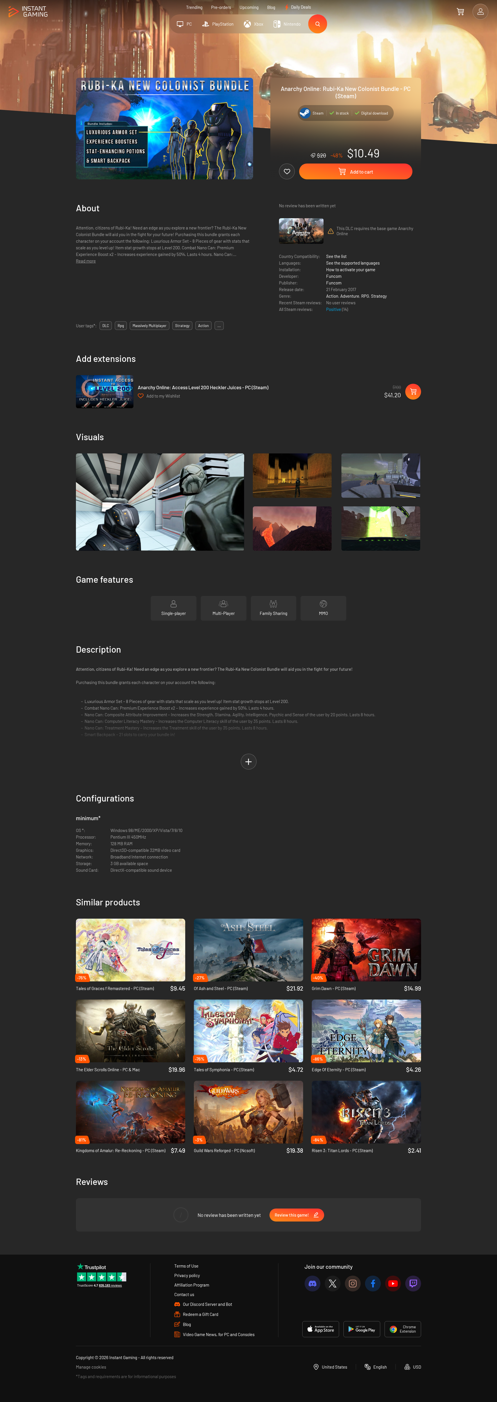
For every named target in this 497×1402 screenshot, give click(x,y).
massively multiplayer (150, 325)
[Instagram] (353, 1283)
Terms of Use (186, 1265)
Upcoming (249, 7)
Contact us (184, 1294)
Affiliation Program (191, 1284)
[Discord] (312, 1283)
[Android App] (361, 1329)
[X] (333, 1283)
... (219, 325)
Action (332, 296)
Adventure (349, 296)
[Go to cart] (460, 11)
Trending (194, 7)
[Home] (28, 12)
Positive (334, 309)
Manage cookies (91, 1366)
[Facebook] (373, 1283)
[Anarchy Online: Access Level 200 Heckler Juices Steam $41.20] (104, 391)
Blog (271, 7)
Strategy (379, 296)
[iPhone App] (320, 1329)
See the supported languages (353, 262)
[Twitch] (413, 1283)
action (203, 325)
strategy (182, 325)
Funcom (333, 276)
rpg (121, 325)
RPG (365, 296)
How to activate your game (350, 269)
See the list (336, 256)
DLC (105, 325)
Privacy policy (187, 1275)
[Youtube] (393, 1283)
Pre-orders (221, 7)
